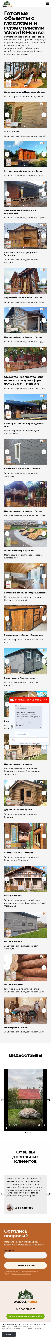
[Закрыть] (47, 700)
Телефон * (9, 1251)
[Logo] (25, 1296)
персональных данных (22, 1274)
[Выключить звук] (45, 700)
